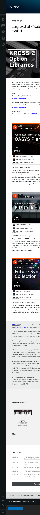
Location (3, 501)
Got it (15, 508)
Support (3, 44)
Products (3, 26)
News (3, 496)
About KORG (3, 512)
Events (3, 38)
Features (3, 32)
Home (3, 19)
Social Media (3, 505)
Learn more (11, 505)
